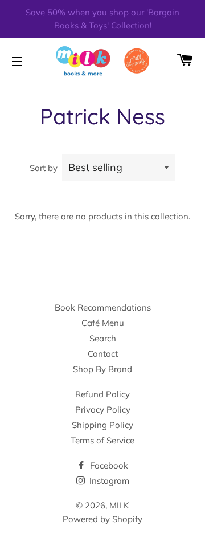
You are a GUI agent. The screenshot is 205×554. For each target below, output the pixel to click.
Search (102, 338)
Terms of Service (102, 440)
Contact (103, 353)
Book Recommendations (103, 307)
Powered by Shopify (102, 519)
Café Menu (102, 322)
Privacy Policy (102, 409)
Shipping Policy (102, 424)
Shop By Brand (102, 369)
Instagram (108, 480)
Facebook (108, 465)
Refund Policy (102, 394)
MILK (119, 505)
